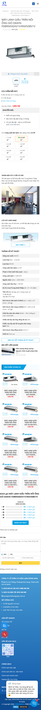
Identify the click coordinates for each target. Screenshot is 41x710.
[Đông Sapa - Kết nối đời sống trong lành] (12, 3)
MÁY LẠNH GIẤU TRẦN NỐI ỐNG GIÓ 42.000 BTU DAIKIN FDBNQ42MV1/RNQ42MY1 (10, 483)
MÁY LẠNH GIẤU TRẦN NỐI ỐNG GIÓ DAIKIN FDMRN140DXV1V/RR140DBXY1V (10, 393)
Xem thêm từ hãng (9, 101)
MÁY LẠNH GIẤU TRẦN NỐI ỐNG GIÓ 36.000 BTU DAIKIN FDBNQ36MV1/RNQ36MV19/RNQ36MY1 (30, 423)
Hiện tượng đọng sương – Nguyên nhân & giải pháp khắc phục (27, 351)
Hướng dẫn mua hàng (9, 679)
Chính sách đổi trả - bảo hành (12, 672)
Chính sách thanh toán (10, 675)
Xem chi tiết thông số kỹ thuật (20, 340)
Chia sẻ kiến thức (21, 355)
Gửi (20, 563)
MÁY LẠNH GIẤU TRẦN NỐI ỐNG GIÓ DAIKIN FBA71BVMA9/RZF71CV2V (30, 393)
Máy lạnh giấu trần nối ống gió (20, 11)
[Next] (36, 53)
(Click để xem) (15, 124)
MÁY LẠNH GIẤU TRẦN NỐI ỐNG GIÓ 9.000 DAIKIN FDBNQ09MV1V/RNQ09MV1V (10, 423)
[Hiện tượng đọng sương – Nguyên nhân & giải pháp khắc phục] (8, 351)
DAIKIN (15, 256)
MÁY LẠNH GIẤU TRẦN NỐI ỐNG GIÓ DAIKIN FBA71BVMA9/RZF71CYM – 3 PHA (30, 453)
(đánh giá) (15, 29)
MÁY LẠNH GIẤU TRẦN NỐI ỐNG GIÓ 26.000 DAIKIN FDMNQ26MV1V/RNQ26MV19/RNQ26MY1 (10, 453)
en (33, 3)
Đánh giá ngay (21, 523)
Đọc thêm (20, 245)
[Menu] (37, 4)
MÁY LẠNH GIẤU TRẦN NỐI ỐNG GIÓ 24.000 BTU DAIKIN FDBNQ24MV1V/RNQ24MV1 (30, 483)
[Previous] (5, 53)
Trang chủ (5, 11)
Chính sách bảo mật (9, 668)
